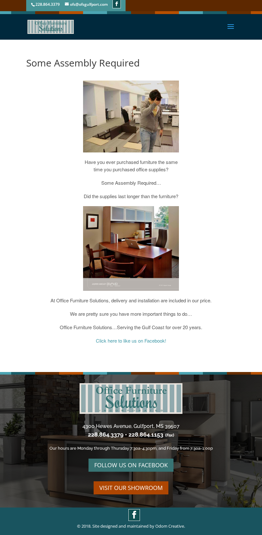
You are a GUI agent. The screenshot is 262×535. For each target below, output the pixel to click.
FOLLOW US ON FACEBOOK (131, 465)
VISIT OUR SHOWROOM (131, 488)
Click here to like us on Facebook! (131, 340)
